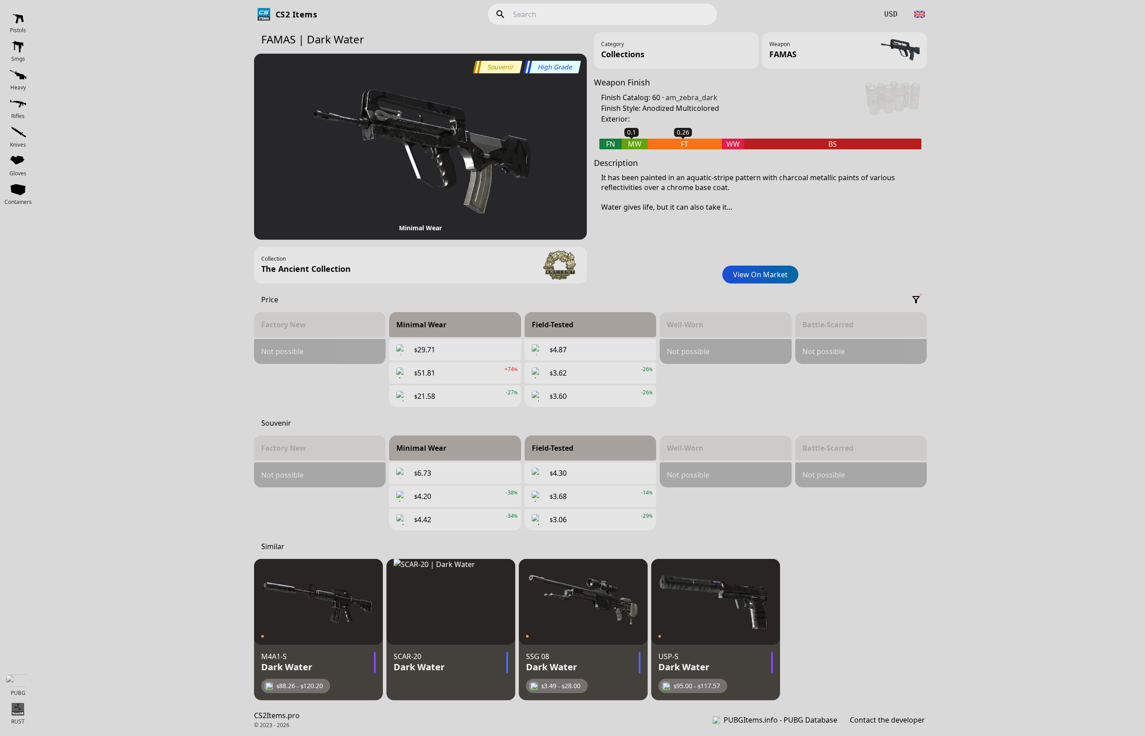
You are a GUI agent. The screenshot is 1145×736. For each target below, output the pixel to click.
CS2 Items (296, 14)
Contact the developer (887, 720)
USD (891, 14)
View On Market (760, 274)
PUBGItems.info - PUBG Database (780, 720)
